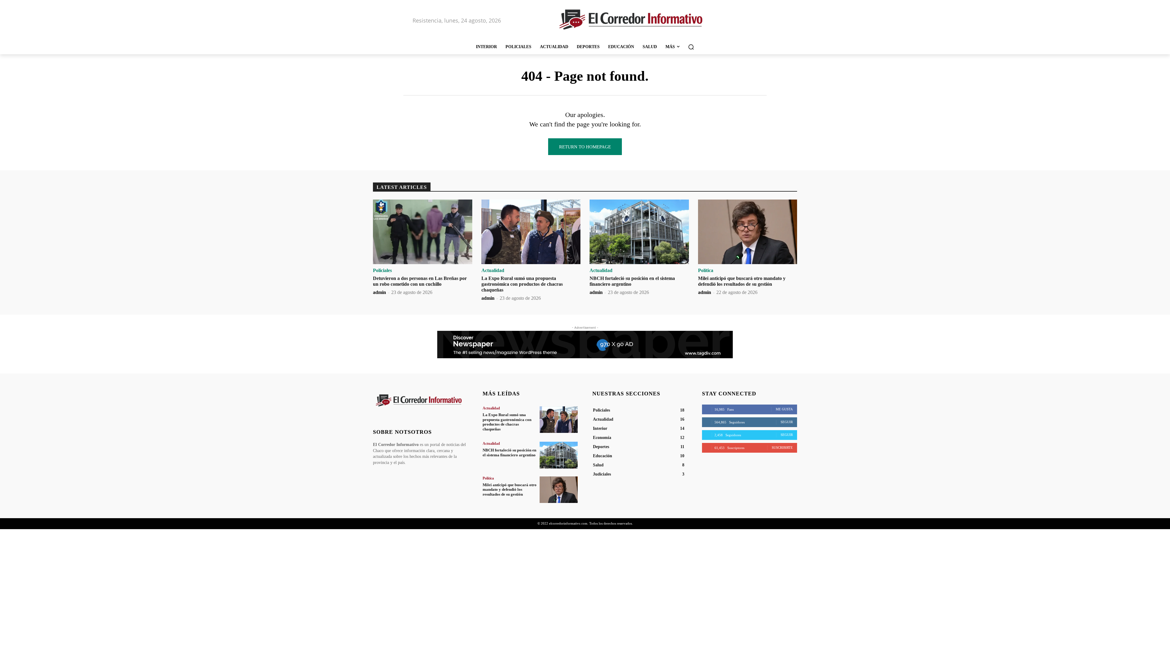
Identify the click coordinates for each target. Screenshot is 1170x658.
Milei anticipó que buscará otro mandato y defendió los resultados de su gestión (510, 490)
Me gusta (784, 409)
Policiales (382, 270)
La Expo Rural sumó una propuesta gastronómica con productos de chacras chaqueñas (522, 284)
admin (379, 292)
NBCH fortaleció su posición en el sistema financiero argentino (509, 452)
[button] (691, 47)
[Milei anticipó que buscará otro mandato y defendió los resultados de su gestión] (747, 232)
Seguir (787, 422)
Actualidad (492, 270)
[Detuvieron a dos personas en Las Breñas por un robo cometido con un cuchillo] (422, 232)
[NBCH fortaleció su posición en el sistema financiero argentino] (639, 232)
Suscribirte (782, 447)
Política (705, 270)
